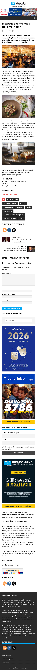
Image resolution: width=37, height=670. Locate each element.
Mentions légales (7, 659)
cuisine (22, 203)
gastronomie (8, 207)
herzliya (20, 207)
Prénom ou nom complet (10, 433)
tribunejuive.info (10, 219)
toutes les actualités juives (13, 215)
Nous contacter (7, 655)
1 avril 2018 (7, 31)
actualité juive (12, 199)
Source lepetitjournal (9, 195)
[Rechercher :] (18, 320)
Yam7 (21, 219)
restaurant (8, 211)
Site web (5, 300)
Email (4, 440)
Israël (29, 207)
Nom (3, 288)
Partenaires (5, 662)
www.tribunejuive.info (19, 613)
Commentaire (6, 273)
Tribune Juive (17, 31)
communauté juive (10, 203)
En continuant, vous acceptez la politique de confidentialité (18, 448)
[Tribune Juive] (18, 5)
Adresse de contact (8, 294)
